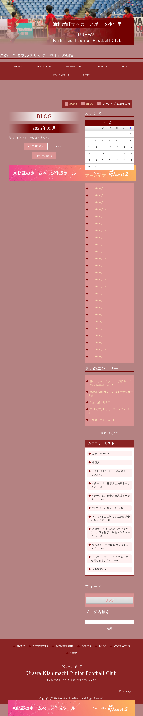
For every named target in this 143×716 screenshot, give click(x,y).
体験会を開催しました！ (103, 420)
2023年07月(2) (98, 307)
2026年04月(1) (98, 216)
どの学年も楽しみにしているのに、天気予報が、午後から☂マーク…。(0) (110, 532)
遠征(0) (96, 462)
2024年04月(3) (98, 279)
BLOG (125, 66)
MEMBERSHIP (75, 66)
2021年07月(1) (98, 335)
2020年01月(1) (98, 356)
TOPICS (102, 66)
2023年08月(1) (98, 300)
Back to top (125, 691)
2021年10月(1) (98, 328)
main (58, 146)
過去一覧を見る (109, 433)
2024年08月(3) (98, 258)
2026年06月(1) (98, 202)
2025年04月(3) (98, 230)
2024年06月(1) (98, 272)
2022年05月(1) (98, 314)
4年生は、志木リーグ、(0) (107, 508)
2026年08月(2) (98, 188)
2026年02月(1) (98, 223)
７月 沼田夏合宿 (99, 402)
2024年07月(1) (98, 265)
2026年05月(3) (98, 209)
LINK (86, 75)
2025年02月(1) (98, 237)
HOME (18, 66)
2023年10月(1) (98, 293)
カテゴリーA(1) (101, 453)
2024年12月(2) (98, 244)
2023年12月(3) (98, 286)
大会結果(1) (99, 569)
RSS (110, 600)
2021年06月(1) (98, 342)
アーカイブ (95, 175)
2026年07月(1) (98, 195)
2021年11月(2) (98, 321)
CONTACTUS (61, 75)
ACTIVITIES (44, 66)
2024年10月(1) (98, 251)
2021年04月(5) (98, 349)
